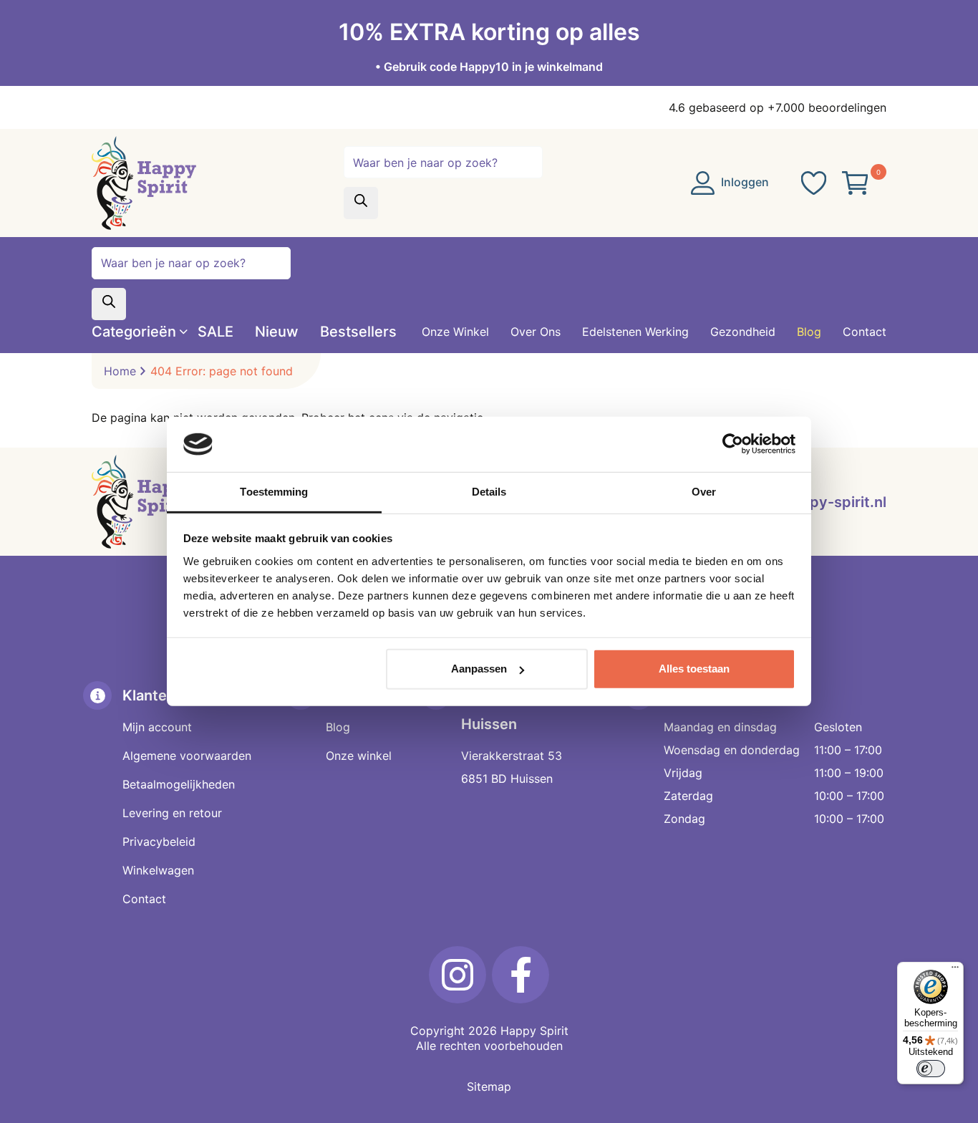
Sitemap (489, 1086)
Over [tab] (704, 492)
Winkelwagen (158, 870)
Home (120, 371)
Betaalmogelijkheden (178, 784)
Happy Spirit (534, 1030)
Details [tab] (489, 492)
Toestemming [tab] (274, 492)
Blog (338, 727)
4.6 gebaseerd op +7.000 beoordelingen (777, 107)
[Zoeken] (361, 203)
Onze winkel (359, 755)
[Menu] (955, 970)
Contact (144, 899)
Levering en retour (172, 813)
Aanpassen (479, 668)
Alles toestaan (694, 668)
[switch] (930, 1068)
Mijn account (157, 727)
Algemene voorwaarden (186, 755)
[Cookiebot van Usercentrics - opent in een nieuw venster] (732, 444)
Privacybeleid (158, 841)
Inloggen (743, 182)
